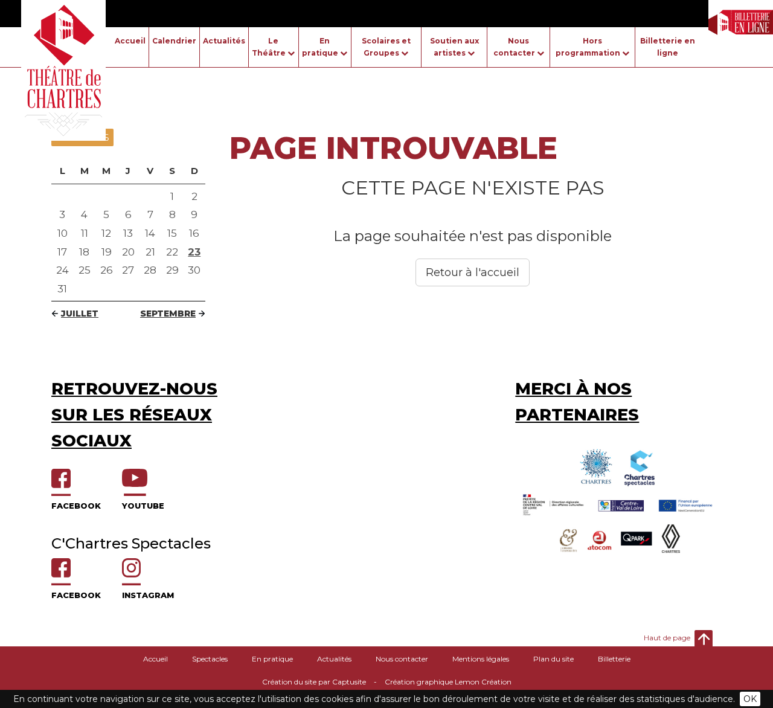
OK (750, 699)
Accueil (130, 40)
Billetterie (614, 658)
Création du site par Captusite (314, 681)
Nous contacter (402, 658)
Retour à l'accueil (472, 272)
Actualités (224, 40)
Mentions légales (480, 658)
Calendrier (174, 40)
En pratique (272, 658)
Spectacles (210, 658)
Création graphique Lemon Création (448, 681)
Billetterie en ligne (667, 46)
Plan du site (553, 658)
